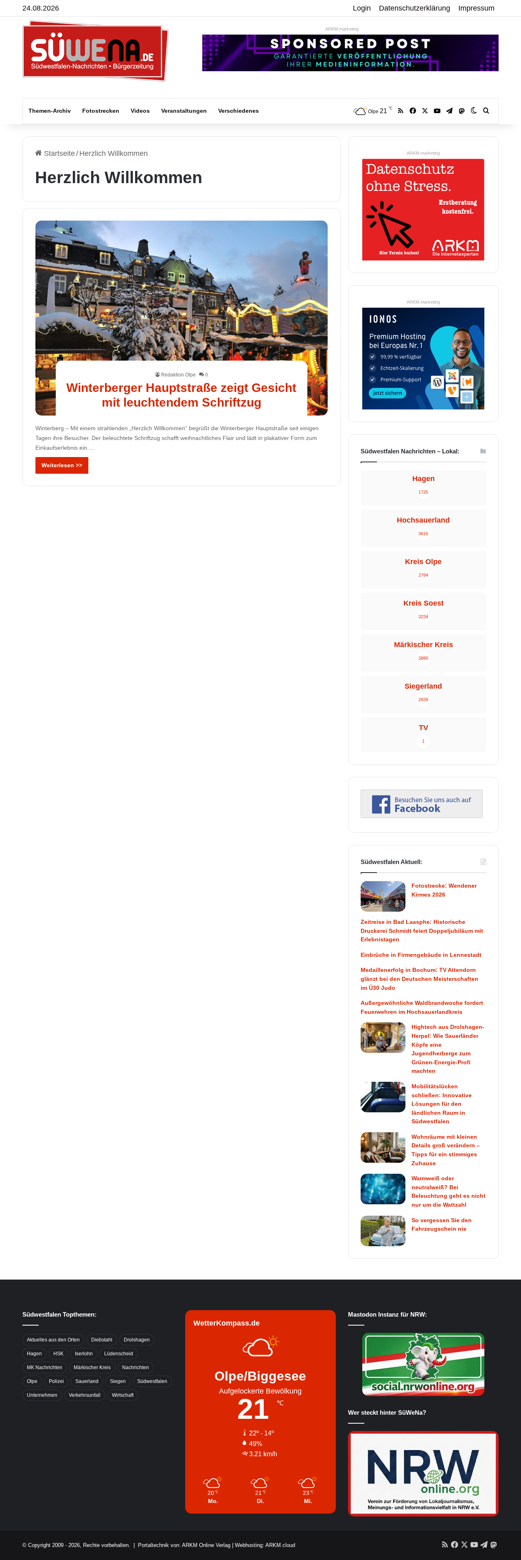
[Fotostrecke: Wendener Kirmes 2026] (383, 896)
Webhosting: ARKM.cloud (265, 1545)
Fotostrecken (100, 110)
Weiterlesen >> (62, 465)
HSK (58, 1354)
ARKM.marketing (342, 28)
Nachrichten (135, 1367)
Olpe (32, 1381)
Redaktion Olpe (178, 375)
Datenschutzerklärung (414, 8)
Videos (140, 110)
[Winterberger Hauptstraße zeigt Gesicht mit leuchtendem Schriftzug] (181, 318)
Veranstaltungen (184, 110)
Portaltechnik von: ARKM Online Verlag (184, 1545)
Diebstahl (101, 1340)
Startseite (58, 153)
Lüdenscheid (118, 1354)
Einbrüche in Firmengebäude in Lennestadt (421, 955)
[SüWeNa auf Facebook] (422, 816)
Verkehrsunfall (85, 1395)
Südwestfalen (152, 1381)
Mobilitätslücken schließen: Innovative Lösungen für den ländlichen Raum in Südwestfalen (442, 1104)
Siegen (118, 1381)
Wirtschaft (123, 1395)
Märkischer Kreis (92, 1367)
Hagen (34, 1354)
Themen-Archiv (49, 110)
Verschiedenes (238, 110)
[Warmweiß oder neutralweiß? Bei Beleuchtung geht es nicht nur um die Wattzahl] (383, 1189)
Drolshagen (137, 1340)
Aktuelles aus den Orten (53, 1340)
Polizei (56, 1381)
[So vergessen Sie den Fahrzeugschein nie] (383, 1231)
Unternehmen (42, 1395)
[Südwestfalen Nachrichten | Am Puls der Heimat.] (95, 51)
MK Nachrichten (44, 1367)
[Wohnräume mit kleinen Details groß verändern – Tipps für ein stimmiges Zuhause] (383, 1147)
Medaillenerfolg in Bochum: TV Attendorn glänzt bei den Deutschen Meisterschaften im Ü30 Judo (419, 979)
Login (362, 8)
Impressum (476, 8)
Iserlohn (84, 1354)
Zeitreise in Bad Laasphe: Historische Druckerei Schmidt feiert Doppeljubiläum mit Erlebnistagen (422, 931)
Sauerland (87, 1381)
